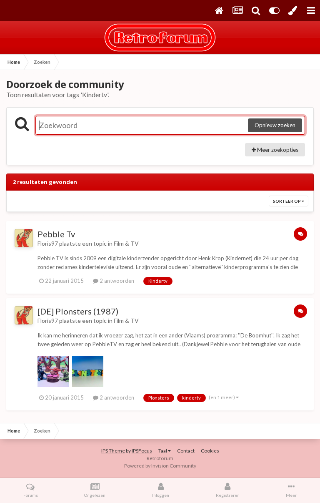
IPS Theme (113, 451)
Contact (186, 451)
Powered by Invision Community (160, 466)
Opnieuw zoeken (275, 125)
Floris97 (48, 243)
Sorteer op (287, 201)
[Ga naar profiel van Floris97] (24, 238)
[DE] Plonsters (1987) (78, 311)
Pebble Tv (56, 234)
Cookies (210, 451)
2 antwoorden (116, 280)
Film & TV (126, 243)
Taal (163, 451)
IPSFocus (142, 451)
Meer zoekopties (277, 149)
